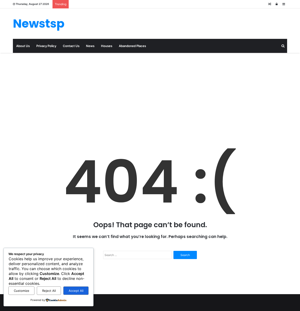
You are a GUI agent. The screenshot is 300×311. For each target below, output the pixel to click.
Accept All (76, 291)
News (90, 46)
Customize (21, 291)
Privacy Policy (46, 46)
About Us (23, 46)
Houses (106, 46)
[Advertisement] (150, 92)
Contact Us (71, 46)
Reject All (49, 291)
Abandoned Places (132, 46)
